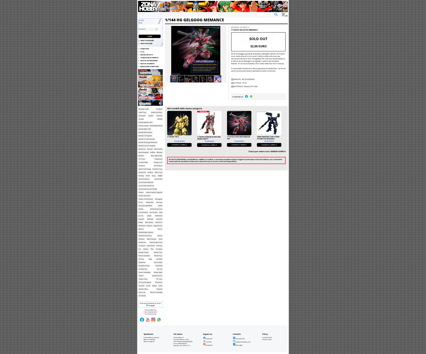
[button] (224, 28)
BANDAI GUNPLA (240, 27)
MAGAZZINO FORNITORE (149, 67)
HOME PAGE (144, 49)
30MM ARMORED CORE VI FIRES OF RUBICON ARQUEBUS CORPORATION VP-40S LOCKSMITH (268, 140)
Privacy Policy (266, 339)
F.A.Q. (142, 52)
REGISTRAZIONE (146, 44)
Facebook (209, 339)
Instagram (209, 345)
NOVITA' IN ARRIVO (147, 64)
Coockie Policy (267, 337)
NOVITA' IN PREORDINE (149, 61)
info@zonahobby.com (243, 342)
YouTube (209, 342)
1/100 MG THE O (173, 137)
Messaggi (239, 345)
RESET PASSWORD (147, 41)
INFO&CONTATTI (146, 55)
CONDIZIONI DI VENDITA (149, 58)
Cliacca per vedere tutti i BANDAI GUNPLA (267, 151)
